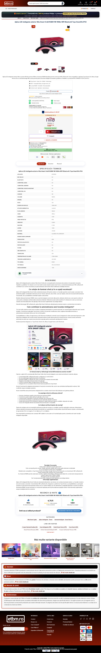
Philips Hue (11, 558)
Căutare (62, 3)
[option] (11, 552)
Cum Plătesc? (35, 627)
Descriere (50, 163)
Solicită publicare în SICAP (52, 112)
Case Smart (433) (73, 527)
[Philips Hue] (11, 550)
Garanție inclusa (35, 103)
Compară (86, 4)
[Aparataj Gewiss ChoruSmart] (70, 550)
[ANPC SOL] (46, 651)
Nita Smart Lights (32, 519)
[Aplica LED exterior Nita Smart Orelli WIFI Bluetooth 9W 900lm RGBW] (39, 69)
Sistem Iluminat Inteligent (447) (49, 529)
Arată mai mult (50, 532)
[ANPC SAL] (55, 651)
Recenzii (59, 163)
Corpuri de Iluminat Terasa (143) (67, 529)
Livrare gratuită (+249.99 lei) (38, 100)
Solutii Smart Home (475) (60, 527)
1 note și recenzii (50, 504)
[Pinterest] (90, 619)
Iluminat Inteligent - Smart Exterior (64, 519)
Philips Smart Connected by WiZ (30, 559)
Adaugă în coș (55, 131)
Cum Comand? (35, 624)
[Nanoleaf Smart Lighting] (50, 550)
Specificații (41, 163)
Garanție (65, 619)
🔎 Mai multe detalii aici (67, 572)
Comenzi (49, 622)
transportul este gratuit (71, 649)
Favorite (49, 634)
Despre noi (34, 622)
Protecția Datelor (67, 622)
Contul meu (80, 4)
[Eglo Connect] (90, 550)
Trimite (26, 629)
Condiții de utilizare (68, 624)
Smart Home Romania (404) (31, 529)
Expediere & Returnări (37, 630)
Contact (33, 619)
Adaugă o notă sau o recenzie (70, 510)
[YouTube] (87, 619)
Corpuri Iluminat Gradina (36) (29, 527)
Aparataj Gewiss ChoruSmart (70, 559)
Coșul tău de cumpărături (50, 631)
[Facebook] (84, 619)
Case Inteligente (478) (45, 527)
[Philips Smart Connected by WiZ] (30, 550)
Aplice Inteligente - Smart (45, 519)
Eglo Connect (90, 558)
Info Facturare (51, 624)
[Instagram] (93, 619)
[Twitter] (81, 619)
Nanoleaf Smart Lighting (50, 558)
